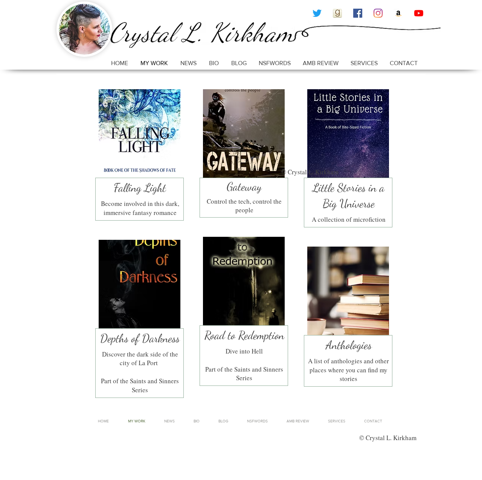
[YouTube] (418, 13)
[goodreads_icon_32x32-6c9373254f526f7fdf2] (337, 13)
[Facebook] (357, 13)
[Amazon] (398, 13)
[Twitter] (317, 13)
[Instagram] (378, 13)
